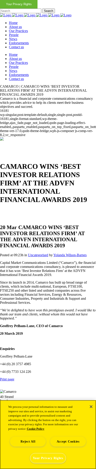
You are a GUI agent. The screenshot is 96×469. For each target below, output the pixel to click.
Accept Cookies (68, 441)
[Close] (91, 407)
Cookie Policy (35, 428)
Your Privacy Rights (19, 4)
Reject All (28, 441)
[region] (48, 434)
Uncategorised (38, 255)
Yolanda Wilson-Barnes (70, 255)
